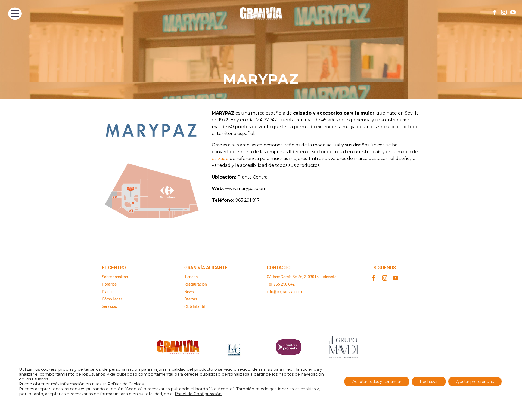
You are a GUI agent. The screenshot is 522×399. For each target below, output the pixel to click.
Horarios (109, 284)
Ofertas (190, 299)
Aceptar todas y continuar (376, 381)
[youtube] (395, 278)
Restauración (195, 284)
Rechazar (429, 381)
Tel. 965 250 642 (281, 284)
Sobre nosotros (115, 277)
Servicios (109, 306)
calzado (220, 158)
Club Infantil (194, 306)
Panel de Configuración (198, 393)
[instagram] (384, 278)
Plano (107, 292)
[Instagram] (503, 12)
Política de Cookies (126, 384)
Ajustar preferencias (475, 381)
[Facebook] (494, 12)
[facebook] (374, 278)
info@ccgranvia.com (284, 292)
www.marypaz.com (245, 188)
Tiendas (191, 277)
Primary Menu (15, 14)
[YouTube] (513, 12)
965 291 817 (247, 200)
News (189, 292)
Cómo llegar (112, 299)
